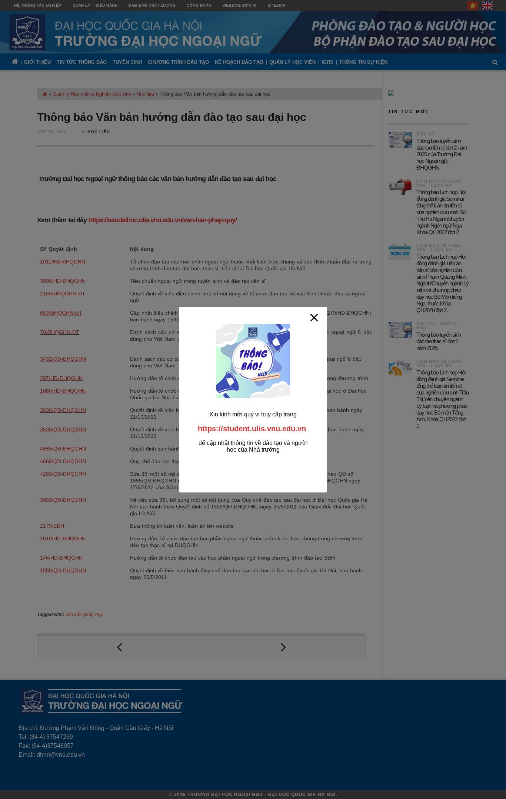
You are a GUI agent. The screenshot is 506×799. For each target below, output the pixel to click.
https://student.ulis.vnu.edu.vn (252, 429)
